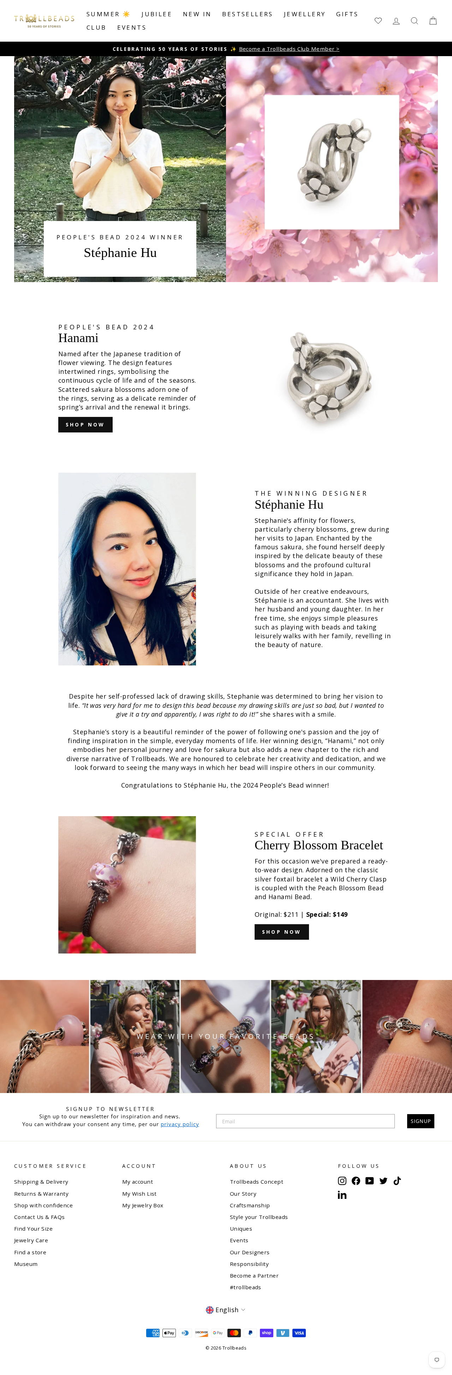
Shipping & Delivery (41, 1181)
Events (132, 27)
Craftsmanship (250, 1205)
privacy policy (180, 1124)
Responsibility (249, 1263)
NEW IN (197, 14)
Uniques (241, 1228)
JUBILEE (157, 14)
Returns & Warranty (41, 1193)
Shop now (85, 424)
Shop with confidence (43, 1205)
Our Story (243, 1193)
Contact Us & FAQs (39, 1216)
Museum (26, 1263)
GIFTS (347, 14)
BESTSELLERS (247, 14)
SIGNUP (421, 1121)
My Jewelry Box (142, 1205)
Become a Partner (254, 1275)
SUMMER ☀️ (109, 14)
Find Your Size (33, 1228)
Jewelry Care (31, 1240)
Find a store (30, 1252)
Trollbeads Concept (256, 1181)
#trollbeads (245, 1287)
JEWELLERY (305, 14)
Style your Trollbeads (259, 1216)
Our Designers (250, 1252)
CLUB (97, 27)
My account (137, 1181)
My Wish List (139, 1193)
